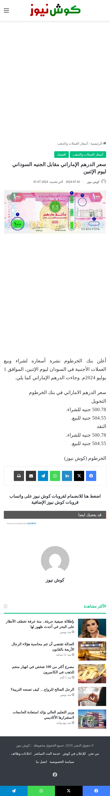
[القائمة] (6, 12)
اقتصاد (61, 154)
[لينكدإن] (67, 476)
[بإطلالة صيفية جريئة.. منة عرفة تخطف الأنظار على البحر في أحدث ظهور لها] (92, 628)
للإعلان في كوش (74, 753)
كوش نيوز (93, 182)
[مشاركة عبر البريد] (31, 476)
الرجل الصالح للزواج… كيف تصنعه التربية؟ (42, 689)
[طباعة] (19, 476)
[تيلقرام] (43, 476)
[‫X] (79, 476)
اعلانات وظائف (21, 753)
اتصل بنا (41, 762)
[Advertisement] (55, 81)
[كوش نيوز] (55, 10)
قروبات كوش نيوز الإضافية (55, 502)
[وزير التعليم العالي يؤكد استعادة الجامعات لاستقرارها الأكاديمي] (92, 719)
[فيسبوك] (91, 476)
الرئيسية (97, 143)
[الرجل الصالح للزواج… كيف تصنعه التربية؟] (92, 696)
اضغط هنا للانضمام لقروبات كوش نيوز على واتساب (55, 496)
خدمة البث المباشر (47, 753)
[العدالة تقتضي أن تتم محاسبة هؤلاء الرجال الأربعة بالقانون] (92, 651)
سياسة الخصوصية (62, 762)
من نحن (93, 753)
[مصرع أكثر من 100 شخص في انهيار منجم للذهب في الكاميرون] (92, 673)
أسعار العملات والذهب (72, 143)
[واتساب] (55, 476)
